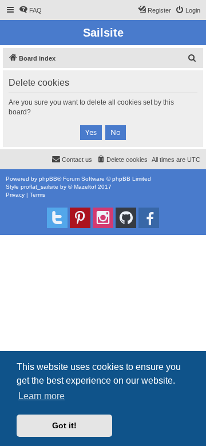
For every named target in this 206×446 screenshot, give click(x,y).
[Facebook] (148, 218)
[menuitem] (30, 10)
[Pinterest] (80, 218)
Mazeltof (85, 187)
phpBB (48, 179)
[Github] (126, 218)
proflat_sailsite (39, 187)
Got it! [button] (64, 425)
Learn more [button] (41, 396)
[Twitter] (57, 218)
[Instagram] (103, 218)
